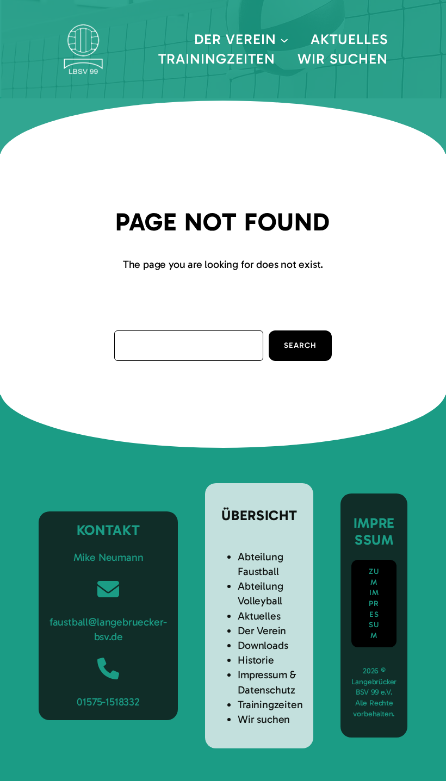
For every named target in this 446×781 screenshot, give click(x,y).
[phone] (108, 668)
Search (300, 345)
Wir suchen (264, 719)
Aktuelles (259, 616)
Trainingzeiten (270, 704)
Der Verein (262, 630)
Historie (256, 660)
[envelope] (108, 589)
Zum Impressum (374, 603)
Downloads (263, 645)
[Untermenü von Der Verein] (284, 39)
